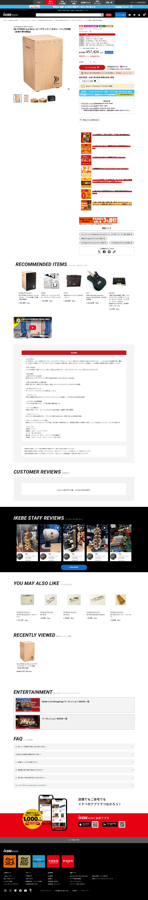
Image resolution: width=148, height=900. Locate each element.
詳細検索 (108, 15)
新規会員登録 (141, 2)
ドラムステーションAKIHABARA (91, 103)
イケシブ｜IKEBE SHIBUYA (77, 884)
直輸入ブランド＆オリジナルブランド (102, 878)
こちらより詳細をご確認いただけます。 (47, 788)
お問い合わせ (29, 878)
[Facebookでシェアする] (104, 251)
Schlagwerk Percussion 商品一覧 (122, 243)
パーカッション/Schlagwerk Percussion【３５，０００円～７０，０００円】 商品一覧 (107, 234)
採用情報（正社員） (53, 881)
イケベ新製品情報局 (75, 878)
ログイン (133, 2)
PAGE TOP (75, 840)
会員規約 (74, 890)
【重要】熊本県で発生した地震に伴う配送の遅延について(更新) (74, 10)
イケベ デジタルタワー (76, 881)
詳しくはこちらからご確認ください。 (109, 773)
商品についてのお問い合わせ (91, 120)
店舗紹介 (50, 878)
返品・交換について (9, 878)
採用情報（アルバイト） (54, 884)
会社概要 (50, 876)
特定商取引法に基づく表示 (62, 890)
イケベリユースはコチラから (42, 781)
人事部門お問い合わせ (32, 884)
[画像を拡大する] (68, 89)
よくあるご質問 (8, 881)
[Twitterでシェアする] (99, 251)
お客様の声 (29, 876)
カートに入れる (90, 67)
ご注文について (8, 876)
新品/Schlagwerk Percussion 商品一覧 (93, 238)
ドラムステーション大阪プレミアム (92, 108)
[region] (74, 656)
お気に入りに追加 (87, 81)
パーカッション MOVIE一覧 (54, 718)
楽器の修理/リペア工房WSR (100, 876)
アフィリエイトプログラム (11, 884)
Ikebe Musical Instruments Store (79, 876)
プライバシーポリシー (45, 890)
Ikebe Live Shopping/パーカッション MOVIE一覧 (65, 701)
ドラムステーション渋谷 (89, 105)
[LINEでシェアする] (109, 251)
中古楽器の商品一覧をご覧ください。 (75, 765)
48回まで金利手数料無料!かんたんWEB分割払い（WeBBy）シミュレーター (108, 73)
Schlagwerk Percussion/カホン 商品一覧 (94, 243)
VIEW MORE (74, 567)
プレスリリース (85, 890)
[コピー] (114, 251)
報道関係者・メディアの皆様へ (34, 881)
